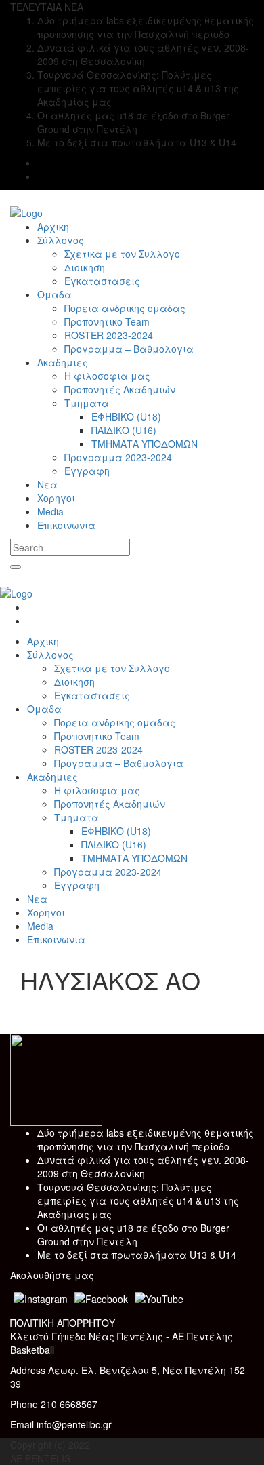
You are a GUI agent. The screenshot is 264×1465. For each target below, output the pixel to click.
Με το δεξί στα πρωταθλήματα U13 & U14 (136, 1255)
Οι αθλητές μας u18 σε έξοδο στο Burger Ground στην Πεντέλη (133, 1234)
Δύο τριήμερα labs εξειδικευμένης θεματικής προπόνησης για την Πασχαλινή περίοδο (145, 1139)
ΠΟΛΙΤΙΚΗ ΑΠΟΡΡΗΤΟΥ (62, 1322)
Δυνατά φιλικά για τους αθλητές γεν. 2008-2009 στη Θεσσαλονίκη (143, 1166)
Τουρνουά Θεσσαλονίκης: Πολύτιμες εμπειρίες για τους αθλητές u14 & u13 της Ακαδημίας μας (138, 1200)
